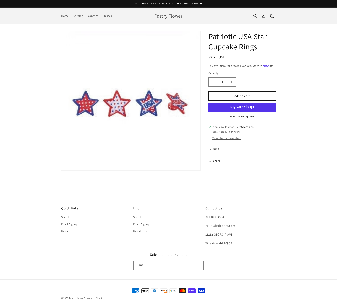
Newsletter (68, 231)
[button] (255, 16)
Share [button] (216, 160)
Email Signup (69, 224)
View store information (226, 138)
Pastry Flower (76, 298)
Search (65, 217)
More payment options (242, 116)
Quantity (213, 73)
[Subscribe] (199, 265)
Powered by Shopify (94, 298)
